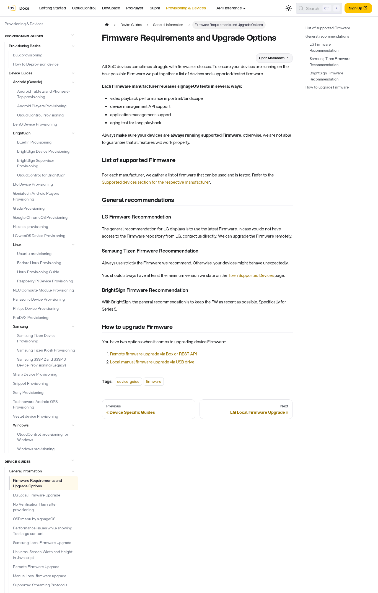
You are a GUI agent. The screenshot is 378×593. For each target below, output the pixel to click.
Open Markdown (271, 58)
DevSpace (111, 8)
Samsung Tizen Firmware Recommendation (330, 61)
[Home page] (107, 25)
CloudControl (84, 8)
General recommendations (327, 36)
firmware (153, 381)
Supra (155, 8)
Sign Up (355, 8)
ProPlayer (134, 8)
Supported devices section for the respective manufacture (155, 182)
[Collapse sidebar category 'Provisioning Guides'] (72, 35)
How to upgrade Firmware (327, 87)
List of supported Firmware (327, 27)
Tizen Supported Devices (251, 275)
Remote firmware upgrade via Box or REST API (153, 354)
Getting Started (52, 8)
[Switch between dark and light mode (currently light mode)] (288, 8)
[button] (42, 46)
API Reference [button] (229, 8)
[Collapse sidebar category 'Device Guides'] (72, 460)
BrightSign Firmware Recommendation (326, 76)
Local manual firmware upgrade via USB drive (152, 362)
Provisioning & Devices (186, 8)
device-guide (128, 381)
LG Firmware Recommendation (324, 47)
